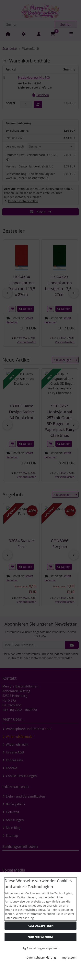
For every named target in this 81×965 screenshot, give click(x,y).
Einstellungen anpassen (42, 948)
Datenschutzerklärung (41, 957)
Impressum (69, 957)
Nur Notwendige (40, 937)
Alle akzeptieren (40, 925)
